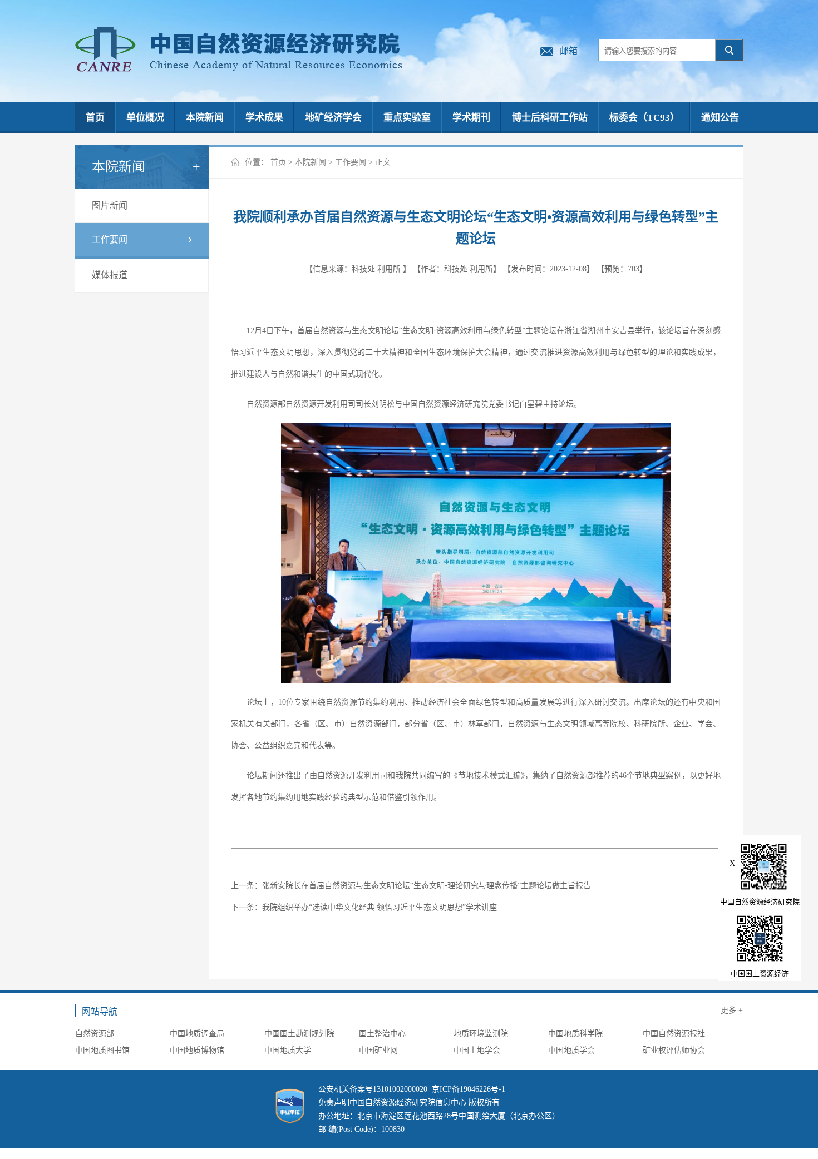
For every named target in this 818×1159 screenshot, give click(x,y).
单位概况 (145, 117)
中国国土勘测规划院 (299, 1033)
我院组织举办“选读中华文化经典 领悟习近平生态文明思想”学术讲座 (379, 907)
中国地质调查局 (197, 1033)
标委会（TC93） (644, 117)
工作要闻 (109, 239)
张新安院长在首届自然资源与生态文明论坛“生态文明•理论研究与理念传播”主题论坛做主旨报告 (426, 885)
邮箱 (569, 51)
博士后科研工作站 (550, 117)
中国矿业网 (378, 1050)
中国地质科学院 (575, 1033)
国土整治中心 (382, 1033)
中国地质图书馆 (102, 1050)
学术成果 (264, 117)
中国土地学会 (477, 1050)
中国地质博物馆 (197, 1050)
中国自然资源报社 (674, 1033)
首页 (95, 117)
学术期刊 (471, 117)
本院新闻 (205, 117)
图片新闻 (109, 205)
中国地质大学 (287, 1050)
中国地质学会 (571, 1050)
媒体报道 (109, 275)
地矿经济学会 (333, 117)
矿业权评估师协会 (674, 1050)
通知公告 (720, 117)
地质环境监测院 (481, 1033)
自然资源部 (94, 1033)
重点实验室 (407, 117)
